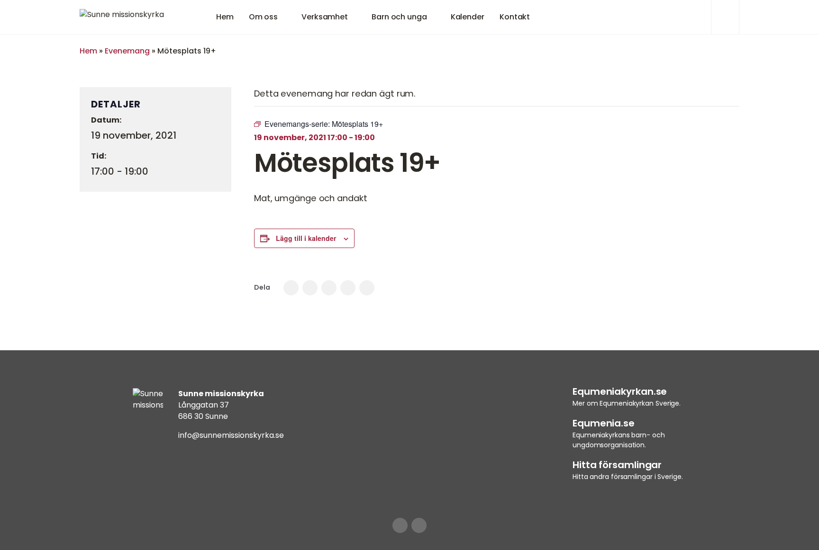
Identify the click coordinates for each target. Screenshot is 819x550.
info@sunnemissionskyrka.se (231, 435)
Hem (225, 16)
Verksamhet (324, 16)
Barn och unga (399, 16)
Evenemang (127, 50)
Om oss (263, 16)
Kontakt (515, 16)
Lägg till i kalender (306, 238)
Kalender (467, 16)
